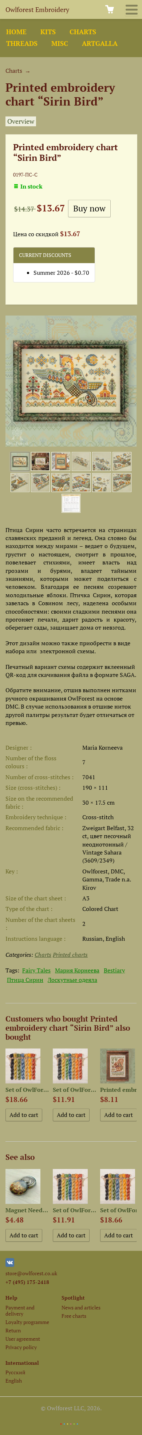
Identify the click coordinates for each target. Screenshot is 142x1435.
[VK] (9, 1265)
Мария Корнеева (77, 970)
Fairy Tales (36, 970)
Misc (59, 43)
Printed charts (70, 955)
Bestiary (114, 970)
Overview (20, 121)
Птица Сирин (25, 980)
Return (13, 1330)
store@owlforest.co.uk (31, 1273)
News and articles (81, 1307)
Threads (22, 43)
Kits (48, 32)
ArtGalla (100, 43)
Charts (83, 32)
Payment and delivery (20, 1310)
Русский (15, 1372)
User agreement (22, 1338)
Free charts (74, 1315)
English (13, 1380)
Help (11, 1297)
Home (16, 32)
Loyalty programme (27, 1322)
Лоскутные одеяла (72, 980)
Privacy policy (21, 1347)
